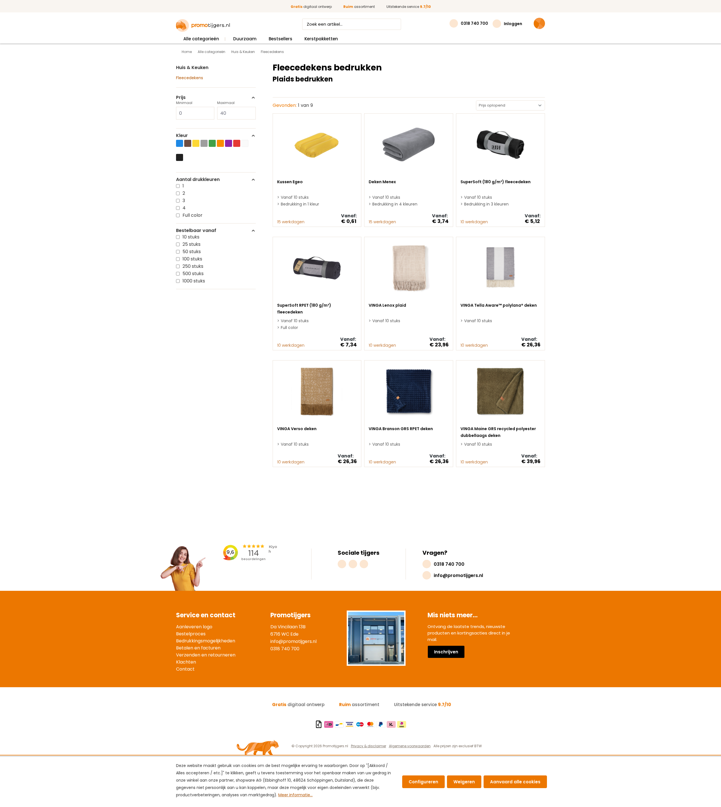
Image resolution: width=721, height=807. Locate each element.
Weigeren (464, 782)
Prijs (181, 97)
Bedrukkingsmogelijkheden (205, 641)
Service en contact (205, 615)
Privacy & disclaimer (368, 746)
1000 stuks (194, 281)
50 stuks (192, 251)
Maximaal (226, 102)
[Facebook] (353, 564)
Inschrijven (446, 652)
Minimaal (184, 102)
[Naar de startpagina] (203, 25)
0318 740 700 (284, 648)
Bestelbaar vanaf (196, 230)
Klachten (186, 662)
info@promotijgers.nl (293, 641)
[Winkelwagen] (539, 23)
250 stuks (193, 266)
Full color (192, 215)
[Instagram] (342, 564)
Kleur (182, 135)
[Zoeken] (395, 24)
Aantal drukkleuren (198, 179)
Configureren (423, 782)
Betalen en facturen (198, 648)
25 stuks (192, 244)
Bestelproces (191, 634)
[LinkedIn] (364, 564)
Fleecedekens (189, 78)
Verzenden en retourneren (205, 655)
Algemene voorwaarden (410, 746)
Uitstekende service (408, 6)
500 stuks (193, 273)
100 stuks (192, 259)
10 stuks (191, 237)
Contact (185, 669)
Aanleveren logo (194, 627)
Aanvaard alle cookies (515, 782)
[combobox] (346, 24)
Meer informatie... (295, 795)
